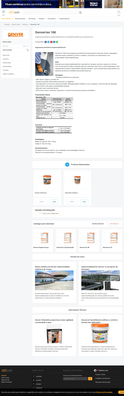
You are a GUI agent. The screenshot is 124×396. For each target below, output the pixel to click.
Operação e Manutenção (102, 382)
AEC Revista (32, 18)
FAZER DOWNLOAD (114, 223)
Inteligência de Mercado (102, 378)
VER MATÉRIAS (7, 66)
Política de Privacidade (104, 392)
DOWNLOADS (7, 63)
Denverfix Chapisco (71, 193)
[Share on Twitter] (48, 42)
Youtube (38, 380)
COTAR (54, 202)
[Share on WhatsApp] (57, 42)
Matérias (25, 24)
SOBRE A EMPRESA (8, 74)
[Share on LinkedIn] (54, 42)
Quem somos (5, 378)
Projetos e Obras (100, 374)
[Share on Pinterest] (51, 42)
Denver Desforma (41, 193)
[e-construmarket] (101, 370)
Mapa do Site (5, 380)
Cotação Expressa (64, 18)
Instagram (39, 388)
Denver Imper (16, 24)
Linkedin (38, 384)
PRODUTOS (6, 55)
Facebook (39, 376)
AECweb (6, 24)
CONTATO (41, 201)
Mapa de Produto (6, 382)
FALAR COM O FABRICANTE (50, 213)
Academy (41, 18)
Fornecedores (52, 18)
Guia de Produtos (20, 18)
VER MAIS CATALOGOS (98, 223)
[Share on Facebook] (46, 42)
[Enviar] (90, 378)
